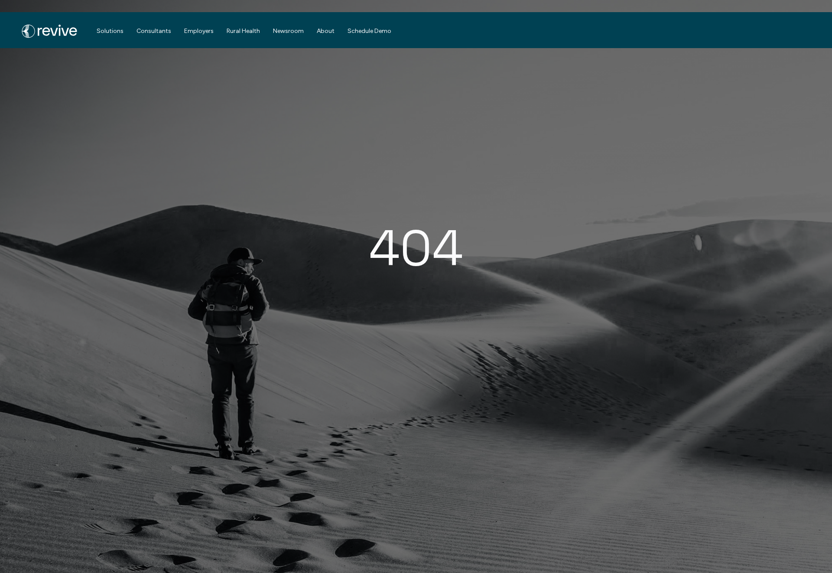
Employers (199, 31)
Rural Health (243, 31)
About (326, 31)
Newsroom (288, 31)
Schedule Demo (369, 31)
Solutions (110, 31)
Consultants (153, 31)
